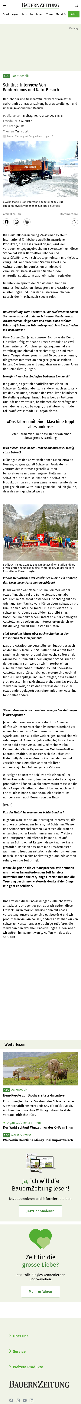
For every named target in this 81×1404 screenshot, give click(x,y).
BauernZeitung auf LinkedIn (31, 1400)
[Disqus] (40, 989)
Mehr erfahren (40, 1292)
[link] (40, 1095)
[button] (4, 5)
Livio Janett (16, 126)
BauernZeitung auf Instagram (18, 1400)
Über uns (20, 1336)
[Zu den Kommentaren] (74, 221)
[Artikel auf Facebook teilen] (6, 221)
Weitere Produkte (28, 1367)
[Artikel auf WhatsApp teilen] (16, 221)
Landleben (36, 14)
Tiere (49, 14)
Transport (21, 131)
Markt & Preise (65, 14)
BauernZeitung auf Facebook (11, 1400)
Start (6, 14)
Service (19, 1351)
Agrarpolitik (19, 14)
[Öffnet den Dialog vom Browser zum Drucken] (27, 221)
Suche (78, 5)
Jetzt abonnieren (40, 1211)
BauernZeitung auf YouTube (25, 1400)
